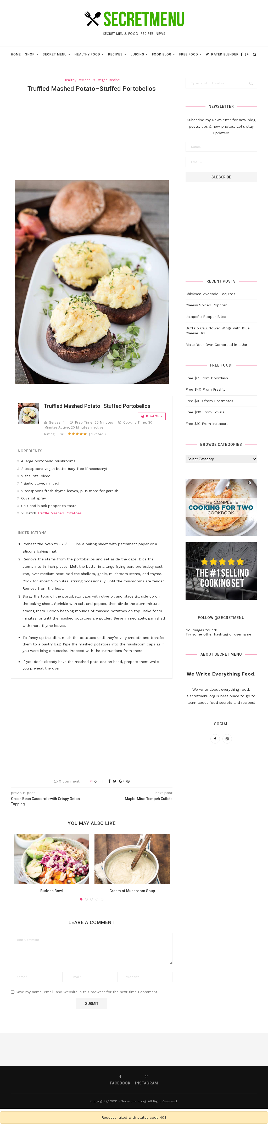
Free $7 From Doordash (207, 378)
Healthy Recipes (77, 80)
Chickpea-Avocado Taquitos (210, 294)
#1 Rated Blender (222, 54)
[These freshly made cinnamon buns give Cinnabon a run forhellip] (151, 1049)
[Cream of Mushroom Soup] (132, 859)
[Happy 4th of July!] (50, 1049)
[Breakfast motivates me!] (117, 1049)
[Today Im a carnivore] (83, 1049)
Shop (30, 54)
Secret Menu (55, 54)
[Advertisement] (91, 135)
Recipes (115, 54)
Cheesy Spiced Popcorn (206, 305)
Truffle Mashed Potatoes (59, 513)
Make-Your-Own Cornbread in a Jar (216, 344)
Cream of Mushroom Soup (132, 891)
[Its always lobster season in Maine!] (184, 1049)
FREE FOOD (188, 54)
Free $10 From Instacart (207, 423)
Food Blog (161, 54)
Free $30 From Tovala (205, 412)
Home (16, 54)
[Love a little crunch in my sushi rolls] (17, 1049)
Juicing (137, 54)
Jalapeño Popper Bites (206, 316)
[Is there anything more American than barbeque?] (217, 1049)
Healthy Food (87, 54)
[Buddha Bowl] (52, 859)
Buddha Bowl (51, 891)
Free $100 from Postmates (209, 401)
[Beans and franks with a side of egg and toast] (251, 1049)
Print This (153, 416)
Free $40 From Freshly (205, 389)
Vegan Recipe (109, 80)
